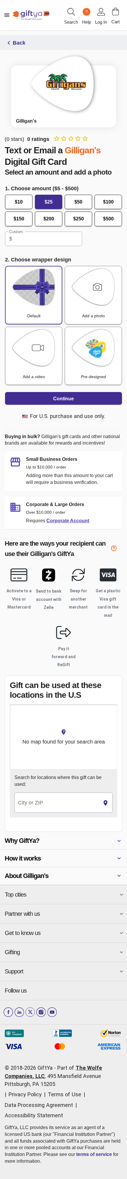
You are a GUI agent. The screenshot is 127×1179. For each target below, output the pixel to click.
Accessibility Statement (34, 1115)
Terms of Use (64, 1094)
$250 (78, 218)
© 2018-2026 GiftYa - (30, 1068)
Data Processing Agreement (39, 1105)
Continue (63, 398)
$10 (19, 201)
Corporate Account (67, 520)
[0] (115, 11)
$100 (108, 201)
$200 (48, 218)
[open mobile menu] (6, 15)
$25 (49, 201)
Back (19, 43)
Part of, (53, 1076)
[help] (116, 549)
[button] (63, 840)
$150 (19, 218)
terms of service (94, 1154)
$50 (78, 201)
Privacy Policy (25, 1094)
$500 (108, 218)
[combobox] (56, 803)
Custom (16, 231)
